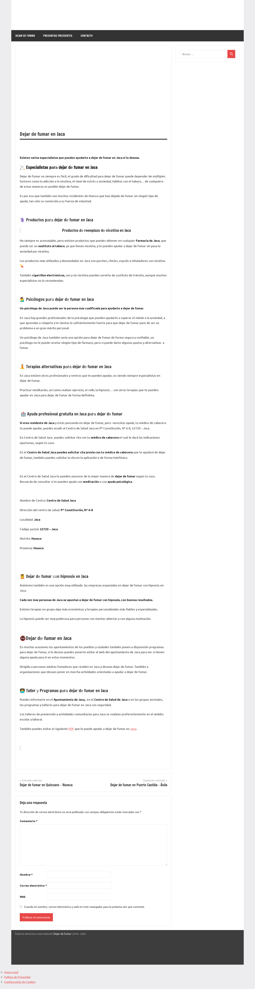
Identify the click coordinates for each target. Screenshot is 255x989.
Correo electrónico (33, 885)
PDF (71, 728)
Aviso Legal (11, 972)
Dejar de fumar (62, 933)
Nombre (26, 874)
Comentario (28, 821)
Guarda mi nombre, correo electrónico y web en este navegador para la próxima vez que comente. (84, 906)
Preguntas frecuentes (57, 36)
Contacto (87, 36)
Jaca (133, 728)
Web (23, 896)
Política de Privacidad (17, 977)
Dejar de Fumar (25, 36)
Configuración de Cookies (20, 981)
